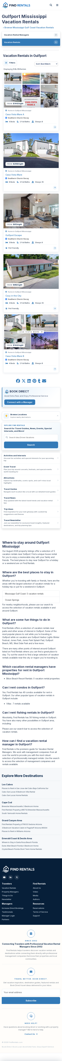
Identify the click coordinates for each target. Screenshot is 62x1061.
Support (36, 916)
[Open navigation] (57, 5)
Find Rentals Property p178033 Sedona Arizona (22, 824)
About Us (37, 888)
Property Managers (10, 892)
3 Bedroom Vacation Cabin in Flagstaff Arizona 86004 (24, 828)
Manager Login (8, 916)
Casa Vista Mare (13, 174)
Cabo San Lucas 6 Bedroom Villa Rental (18, 792)
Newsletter (6, 899)
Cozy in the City (13, 295)
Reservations (38, 908)
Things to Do (7, 895)
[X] (16, 877)
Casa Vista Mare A (14, 114)
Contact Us (30, 1034)
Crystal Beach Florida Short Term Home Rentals (22, 849)
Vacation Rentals (9, 888)
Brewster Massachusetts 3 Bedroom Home (20, 806)
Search (31, 445)
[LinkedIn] (10, 877)
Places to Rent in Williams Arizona (16, 831)
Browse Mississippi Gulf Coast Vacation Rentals (29, 27)
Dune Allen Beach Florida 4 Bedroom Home (20, 846)
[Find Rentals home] (16, 5)
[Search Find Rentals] (51, 5)
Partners (5, 919)
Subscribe (31, 1000)
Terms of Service (40, 912)
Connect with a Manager (19, 402)
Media (35, 895)
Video (35, 892)
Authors (36, 899)
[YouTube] (4, 877)
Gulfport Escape (13, 235)
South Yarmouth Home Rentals (15, 813)
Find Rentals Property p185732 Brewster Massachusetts (25, 810)
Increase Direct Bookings (13, 908)
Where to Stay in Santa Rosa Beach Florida (20, 842)
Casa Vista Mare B (14, 356)
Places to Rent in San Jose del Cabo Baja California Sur (25, 788)
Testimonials (7, 912)
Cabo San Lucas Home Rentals (15, 795)
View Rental (55, 127)
